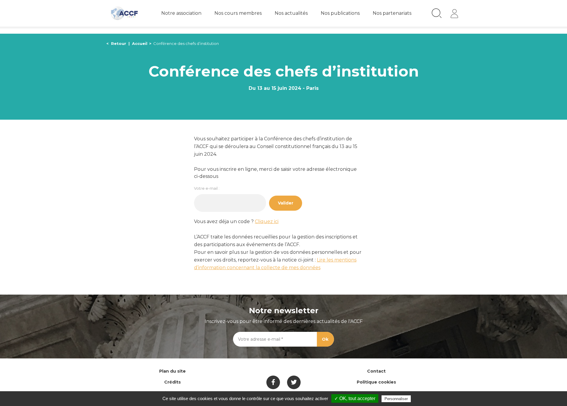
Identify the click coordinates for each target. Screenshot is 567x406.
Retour (118, 43)
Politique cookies (376, 382)
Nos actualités (291, 13)
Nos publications (340, 13)
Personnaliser (396, 399)
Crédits (172, 382)
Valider (285, 203)
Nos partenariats (392, 13)
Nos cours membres (238, 13)
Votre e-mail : (206, 188)
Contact (376, 371)
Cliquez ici (266, 221)
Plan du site (172, 371)
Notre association (181, 13)
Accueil (139, 43)
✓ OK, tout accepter (354, 398)
